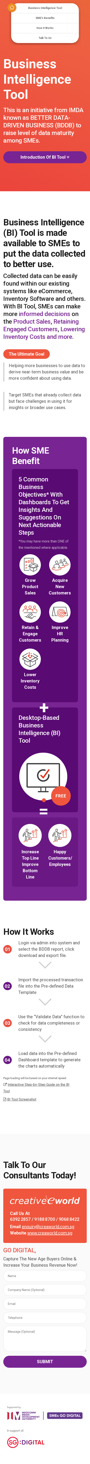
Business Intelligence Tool (45, 8)
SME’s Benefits (45, 18)
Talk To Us (45, 38)
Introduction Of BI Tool (45, 157)
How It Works (45, 28)
